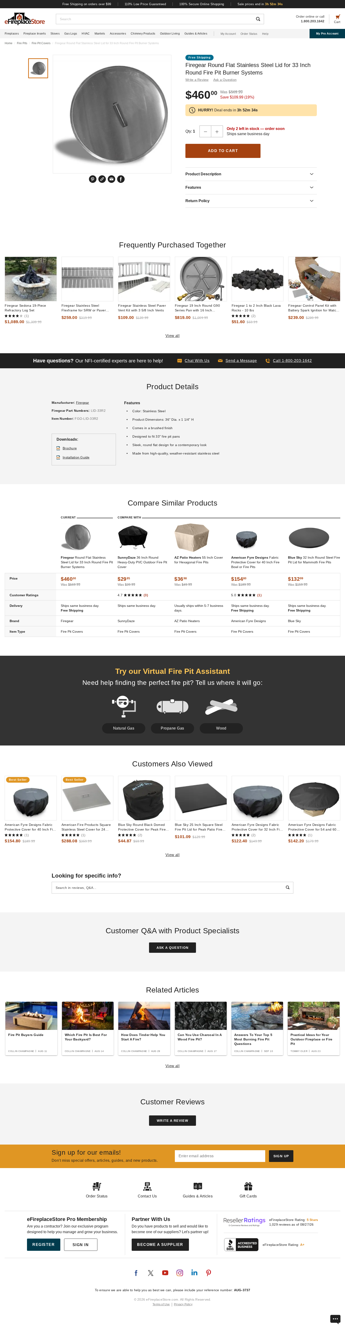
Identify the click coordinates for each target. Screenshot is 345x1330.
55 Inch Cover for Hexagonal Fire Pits (198, 560)
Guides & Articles (195, 33)
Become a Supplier (160, 1245)
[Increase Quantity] (217, 131)
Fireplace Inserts (34, 33)
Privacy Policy (183, 1304)
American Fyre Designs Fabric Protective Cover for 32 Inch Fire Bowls (257, 827)
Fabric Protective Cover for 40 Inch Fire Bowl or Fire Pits (255, 562)
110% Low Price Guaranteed (145, 4)
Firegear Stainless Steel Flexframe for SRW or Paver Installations (83, 308)
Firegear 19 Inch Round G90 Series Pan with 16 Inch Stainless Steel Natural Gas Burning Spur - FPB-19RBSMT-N (200, 308)
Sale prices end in (260, 4)
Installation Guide (76, 457)
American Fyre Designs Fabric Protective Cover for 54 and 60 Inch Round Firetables (312, 827)
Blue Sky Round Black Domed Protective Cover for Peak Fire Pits (142, 827)
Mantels (100, 33)
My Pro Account (327, 33)
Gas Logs (70, 33)
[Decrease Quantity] (205, 131)
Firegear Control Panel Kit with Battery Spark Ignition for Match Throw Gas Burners (313, 308)
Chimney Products (143, 33)
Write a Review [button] (197, 80)
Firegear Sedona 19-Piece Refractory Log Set (25, 308)
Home (8, 43)
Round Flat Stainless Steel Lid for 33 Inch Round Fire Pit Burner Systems (87, 562)
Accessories (118, 33)
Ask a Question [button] (225, 80)
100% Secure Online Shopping (201, 4)
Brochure (70, 448)
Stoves (55, 33)
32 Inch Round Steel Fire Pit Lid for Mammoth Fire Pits (314, 560)
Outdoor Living (170, 33)
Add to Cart (223, 151)
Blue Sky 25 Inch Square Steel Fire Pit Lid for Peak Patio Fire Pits (198, 827)
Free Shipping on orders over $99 (86, 4)
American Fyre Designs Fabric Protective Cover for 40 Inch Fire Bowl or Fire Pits (30, 827)
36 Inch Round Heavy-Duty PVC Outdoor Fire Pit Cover (142, 562)
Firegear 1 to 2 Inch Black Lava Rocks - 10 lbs (256, 308)
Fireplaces (12, 33)
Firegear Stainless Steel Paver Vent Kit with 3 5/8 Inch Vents (142, 308)
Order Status (249, 33)
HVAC (86, 33)
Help (265, 33)
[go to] (31, 279)
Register (43, 1245)
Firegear (82, 402)
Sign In (81, 1245)
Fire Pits (22, 43)
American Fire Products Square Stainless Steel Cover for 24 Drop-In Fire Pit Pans (86, 827)
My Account (228, 33)
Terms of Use (161, 1304)
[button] (237, 361)
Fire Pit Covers (41, 43)
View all (172, 336)
